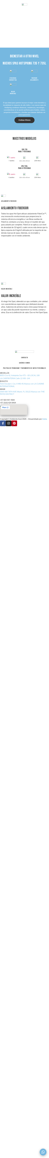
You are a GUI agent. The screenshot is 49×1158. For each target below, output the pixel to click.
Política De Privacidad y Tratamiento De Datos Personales (24, 368)
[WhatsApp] (43, 1152)
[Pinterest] (14, 423)
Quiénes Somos (24, 363)
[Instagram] (8, 423)
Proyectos (12, 981)
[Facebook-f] (3, 423)
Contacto (24, 358)
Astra (44, 419)
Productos (13, 989)
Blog (8, 1022)
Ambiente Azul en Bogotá (24, 1014)
